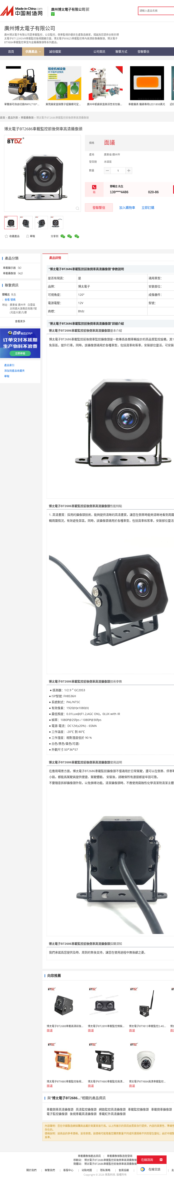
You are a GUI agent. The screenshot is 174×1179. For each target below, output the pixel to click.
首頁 (2, 117)
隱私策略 (105, 1170)
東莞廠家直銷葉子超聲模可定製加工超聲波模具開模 (75, 104)
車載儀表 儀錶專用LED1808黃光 (146, 104)
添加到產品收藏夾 (14, 371)
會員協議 (124, 1170)
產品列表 (13, 117)
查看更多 (20, 321)
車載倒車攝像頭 (161, 1109)
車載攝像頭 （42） (13, 273)
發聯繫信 (99, 207)
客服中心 (68, 1170)
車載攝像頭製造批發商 (119, 1156)
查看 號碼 (10, 299)
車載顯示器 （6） (13, 268)
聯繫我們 (50, 1170)
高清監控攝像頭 (86, 1109)
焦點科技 (110, 1174)
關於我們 (31, 1170)
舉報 (32, 236)
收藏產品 (14, 236)
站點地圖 (87, 1170)
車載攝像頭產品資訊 (89, 1156)
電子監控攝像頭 (57, 1114)
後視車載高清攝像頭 (83, 1114)
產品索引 (9, 365)
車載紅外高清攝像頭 (112, 1114)
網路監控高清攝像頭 (112, 1109)
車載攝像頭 (27, 117)
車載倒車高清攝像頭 (60, 1109)
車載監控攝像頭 (138, 1109)
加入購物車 (127, 207)
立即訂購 (148, 207)
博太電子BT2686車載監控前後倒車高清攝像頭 (110, 1160)
